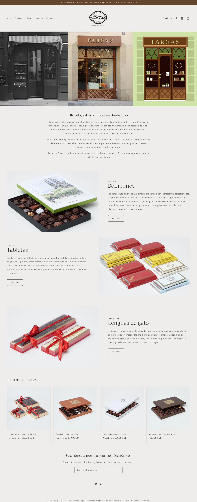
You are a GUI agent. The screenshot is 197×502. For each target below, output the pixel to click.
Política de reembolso (95, 500)
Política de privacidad (113, 500)
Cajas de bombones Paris (67, 434)
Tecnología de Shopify (77, 500)
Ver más (116, 218)
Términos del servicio (131, 500)
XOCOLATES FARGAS (60, 500)
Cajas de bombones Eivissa (114, 434)
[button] (176, 18)
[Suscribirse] (119, 470)
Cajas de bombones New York (162, 434)
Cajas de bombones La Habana (23, 434)
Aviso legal (146, 500)
